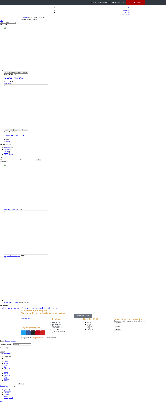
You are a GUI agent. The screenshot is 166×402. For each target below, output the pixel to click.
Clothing (6, 149)
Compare (24, 72)
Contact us (90, 329)
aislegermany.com (38, 338)
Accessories (7, 147)
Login (2, 351)
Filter (38, 159)
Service (6, 380)
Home (89, 322)
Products (89, 326)
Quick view (17, 72)
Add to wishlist (9, 72)
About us (89, 324)
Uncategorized (8, 154)
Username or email (6, 344)
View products (8, 83)
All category (7, 389)
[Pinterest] (28, 2)
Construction (16, 308)
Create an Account (10, 341)
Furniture (40, 308)
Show (2, 24)
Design (25, 307)
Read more (7, 141)
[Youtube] (31, 2)
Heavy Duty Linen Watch (14, 78)
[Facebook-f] (21, 2)
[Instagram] (33, 332)
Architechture (6, 308)
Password (3, 348)
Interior (45, 308)
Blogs (88, 328)
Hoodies (6, 151)
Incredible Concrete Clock (14, 136)
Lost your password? (6, 353)
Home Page (24, 17)
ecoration (33, 308)
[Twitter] (25, 2)
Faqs (5, 377)
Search (21, 384)
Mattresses (53, 308)
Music (6, 153)
